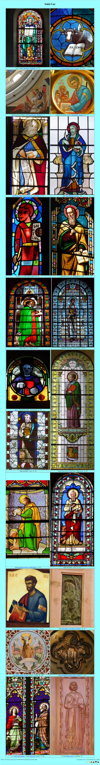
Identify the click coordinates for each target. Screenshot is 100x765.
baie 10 (16, 409)
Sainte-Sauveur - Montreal (35, 115)
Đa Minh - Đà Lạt (69, 756)
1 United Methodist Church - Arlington (69, 68)
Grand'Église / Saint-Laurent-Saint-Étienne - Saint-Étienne (25, 195)
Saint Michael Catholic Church (20, 675)
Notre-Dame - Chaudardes (29, 68)
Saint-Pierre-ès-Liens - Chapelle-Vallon (27, 567)
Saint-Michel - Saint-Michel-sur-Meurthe (71, 628)
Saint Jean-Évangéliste (19, 756)
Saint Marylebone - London (72, 195)
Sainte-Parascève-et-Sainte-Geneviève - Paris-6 (28, 628)
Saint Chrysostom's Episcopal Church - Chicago (69, 675)
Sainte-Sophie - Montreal (77, 115)
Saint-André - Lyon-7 (34, 756)
